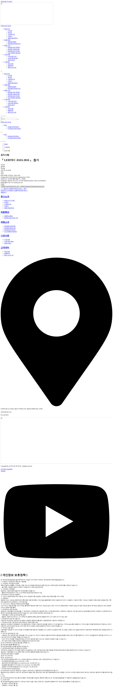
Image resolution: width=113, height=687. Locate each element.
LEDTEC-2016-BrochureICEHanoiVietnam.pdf (32, 186)
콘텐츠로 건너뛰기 (6, 1)
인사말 (10, 30)
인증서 (10, 36)
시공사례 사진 (12, 56)
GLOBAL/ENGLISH (14, 128)
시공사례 (7, 54)
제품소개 (5, 222)
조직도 (10, 32)
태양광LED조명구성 (14, 43)
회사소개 (7, 29)
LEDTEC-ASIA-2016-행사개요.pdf (10, 186)
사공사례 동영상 (13, 58)
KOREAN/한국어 (13, 127)
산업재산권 (11, 34)
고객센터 (7, 62)
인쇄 (2, 184)
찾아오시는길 (12, 67)
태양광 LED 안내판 (14, 51)
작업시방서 (11, 60)
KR (5, 125)
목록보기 (3, 192)
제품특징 (5, 212)
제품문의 (10, 65)
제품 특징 (7, 40)
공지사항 (10, 64)
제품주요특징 (12, 42)
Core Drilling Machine (14, 53)
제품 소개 (7, 45)
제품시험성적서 (13, 38)
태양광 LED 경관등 (14, 47)
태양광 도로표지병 (13, 49)
